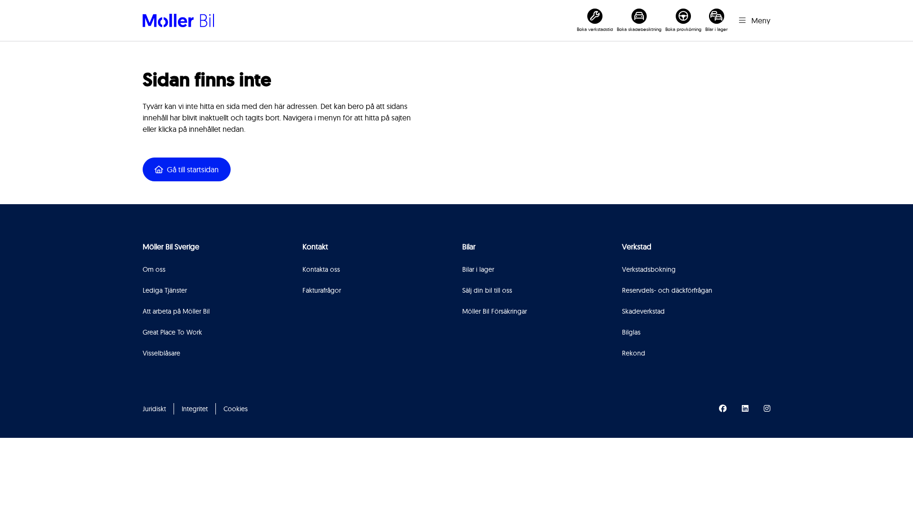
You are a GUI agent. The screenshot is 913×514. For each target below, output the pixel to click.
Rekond (633, 353)
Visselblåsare (161, 353)
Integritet (195, 409)
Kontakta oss (321, 269)
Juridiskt (154, 409)
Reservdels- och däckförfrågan (667, 290)
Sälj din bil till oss (487, 290)
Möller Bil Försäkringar (494, 311)
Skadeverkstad (643, 311)
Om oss (154, 269)
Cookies (235, 409)
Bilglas (631, 332)
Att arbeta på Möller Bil (176, 311)
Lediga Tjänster (165, 290)
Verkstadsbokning (649, 269)
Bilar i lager (478, 269)
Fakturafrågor (321, 290)
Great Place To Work (172, 332)
